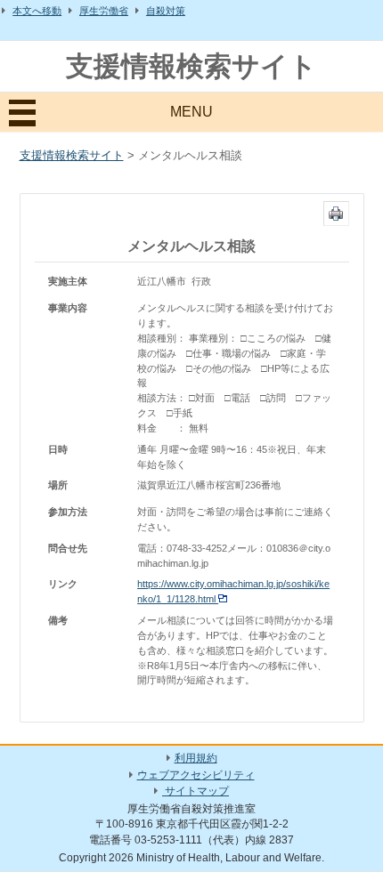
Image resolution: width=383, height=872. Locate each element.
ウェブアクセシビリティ (196, 775)
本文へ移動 (36, 10)
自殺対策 (165, 10)
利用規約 (196, 758)
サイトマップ (195, 791)
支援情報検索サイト (191, 66)
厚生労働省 (103, 10)
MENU (191, 111)
